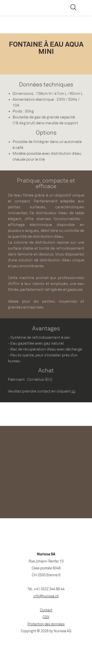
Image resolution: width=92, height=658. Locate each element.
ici (73, 391)
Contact (46, 610)
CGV (46, 617)
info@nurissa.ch (46, 596)
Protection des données (46, 624)
